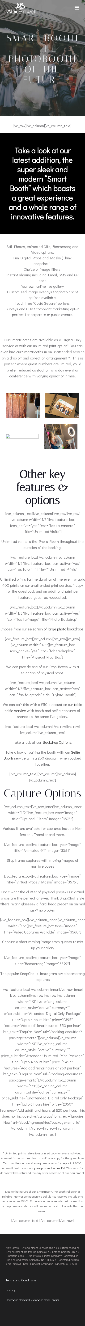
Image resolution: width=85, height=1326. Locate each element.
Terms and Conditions (21, 1280)
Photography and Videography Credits (33, 1300)
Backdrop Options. (57, 742)
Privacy (10, 1290)
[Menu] (77, 8)
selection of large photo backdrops (56, 628)
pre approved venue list (49, 1168)
